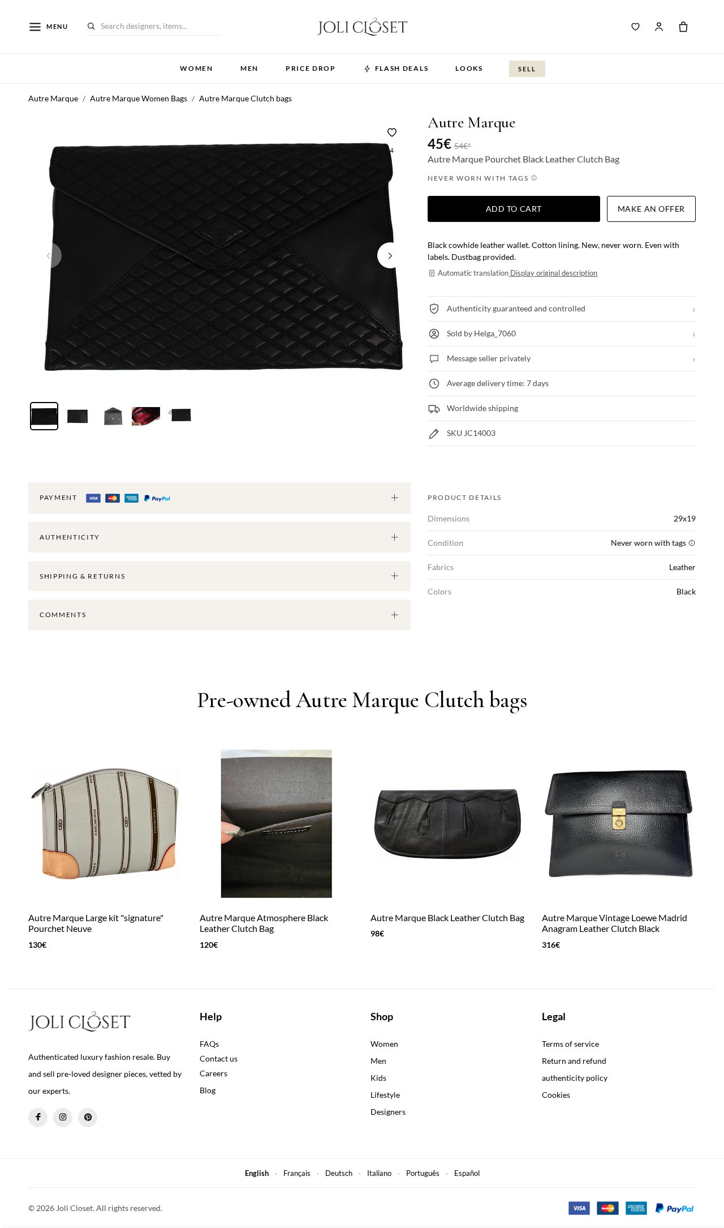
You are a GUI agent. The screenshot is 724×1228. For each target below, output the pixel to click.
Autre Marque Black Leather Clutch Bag (447, 917)
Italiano (379, 1173)
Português (422, 1173)
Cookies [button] (556, 1094)
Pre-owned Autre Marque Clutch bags (362, 700)
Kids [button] (378, 1077)
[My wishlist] (636, 26)
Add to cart (514, 208)
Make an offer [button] (651, 208)
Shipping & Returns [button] (82, 576)
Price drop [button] (311, 68)
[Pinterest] (87, 1117)
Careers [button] (213, 1073)
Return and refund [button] (574, 1061)
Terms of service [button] (570, 1044)
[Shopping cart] (683, 26)
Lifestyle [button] (385, 1094)
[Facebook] (38, 1117)
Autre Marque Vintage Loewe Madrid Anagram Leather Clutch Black (614, 923)
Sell (527, 68)
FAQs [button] (209, 1044)
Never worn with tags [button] (479, 178)
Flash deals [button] (401, 68)
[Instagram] (62, 1117)
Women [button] (196, 68)
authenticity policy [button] (574, 1077)
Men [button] (249, 68)
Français (297, 1173)
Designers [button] (388, 1111)
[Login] (659, 26)
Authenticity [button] (70, 537)
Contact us (219, 1058)
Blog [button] (208, 1090)
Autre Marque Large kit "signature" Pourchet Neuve (95, 923)
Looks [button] (468, 68)
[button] (390, 255)
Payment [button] (59, 497)
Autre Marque (471, 122)
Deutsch (338, 1173)
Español (467, 1173)
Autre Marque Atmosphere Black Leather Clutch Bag (264, 923)
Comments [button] (63, 614)
